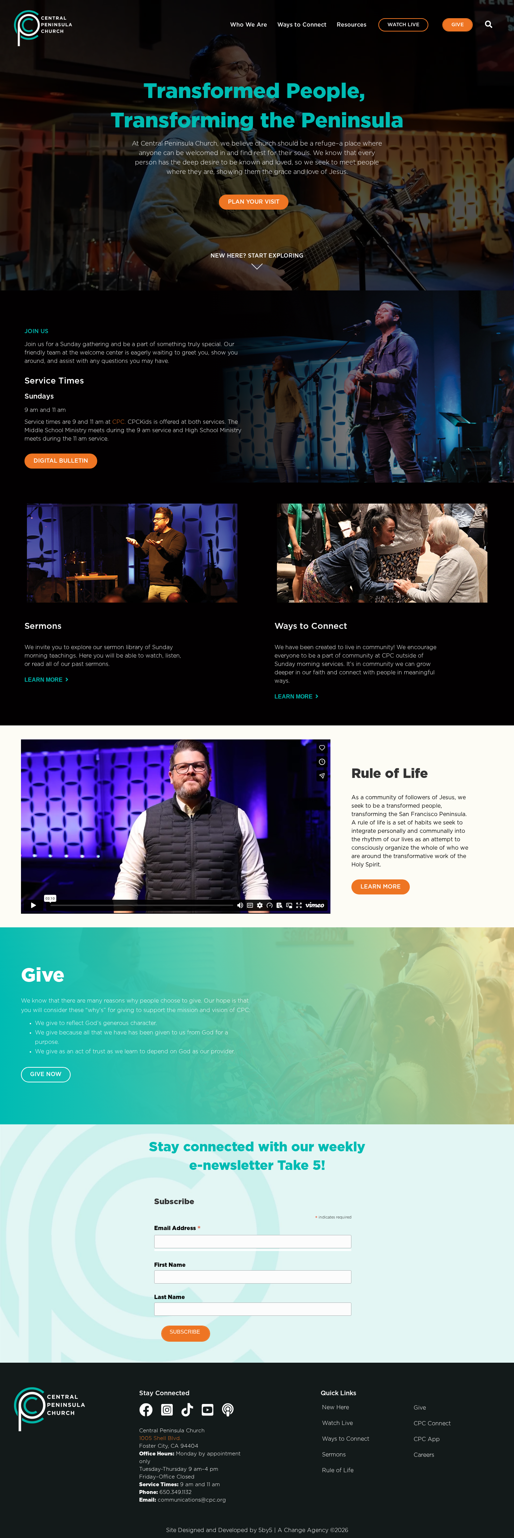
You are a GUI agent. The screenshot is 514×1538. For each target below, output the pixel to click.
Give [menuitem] (457, 24)
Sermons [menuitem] (334, 1455)
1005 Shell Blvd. (160, 1438)
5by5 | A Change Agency (293, 1530)
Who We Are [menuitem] (248, 25)
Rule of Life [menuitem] (338, 1470)
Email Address (177, 1229)
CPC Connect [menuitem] (432, 1423)
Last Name (169, 1297)
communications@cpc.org (192, 1500)
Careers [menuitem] (424, 1455)
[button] (490, 24)
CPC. (119, 422)
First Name (170, 1265)
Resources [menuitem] (351, 25)
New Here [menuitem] (335, 1407)
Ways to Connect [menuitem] (302, 25)
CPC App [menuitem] (427, 1439)
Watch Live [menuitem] (403, 24)
